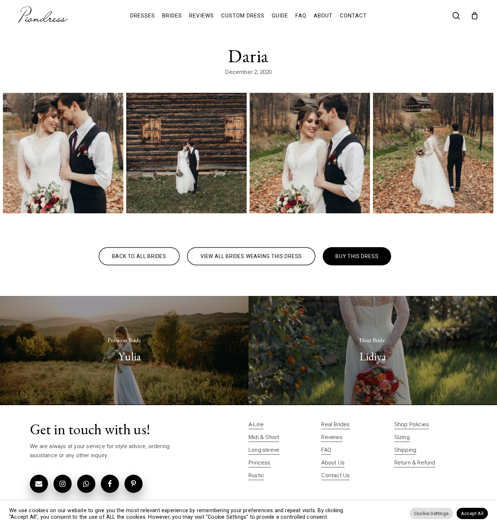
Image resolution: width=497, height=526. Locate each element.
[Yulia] (124, 350)
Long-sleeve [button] (264, 450)
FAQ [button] (326, 450)
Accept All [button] (472, 513)
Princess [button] (260, 462)
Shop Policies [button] (411, 424)
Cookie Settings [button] (431, 513)
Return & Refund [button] (415, 462)
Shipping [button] (405, 450)
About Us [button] (333, 462)
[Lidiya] (373, 350)
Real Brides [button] (335, 424)
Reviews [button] (331, 437)
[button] (139, 256)
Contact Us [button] (335, 475)
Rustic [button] (256, 475)
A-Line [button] (256, 424)
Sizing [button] (402, 437)
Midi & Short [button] (264, 437)
